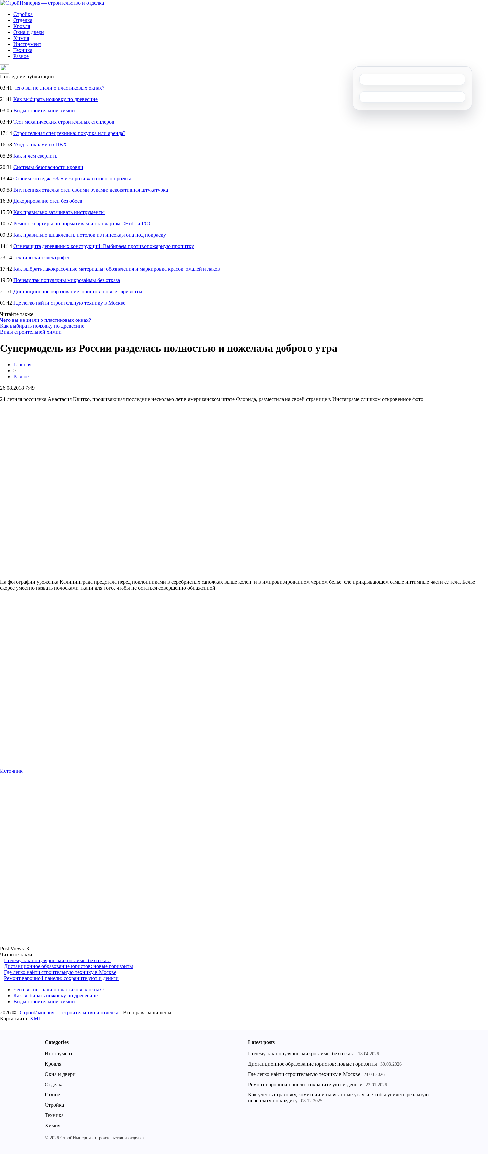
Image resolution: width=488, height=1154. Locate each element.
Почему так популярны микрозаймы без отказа (66, 280)
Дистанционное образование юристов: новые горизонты (77, 291)
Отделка (22, 20)
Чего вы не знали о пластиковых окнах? (58, 88)
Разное (21, 56)
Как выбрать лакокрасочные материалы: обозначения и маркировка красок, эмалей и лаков (116, 269)
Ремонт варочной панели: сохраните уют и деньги (61, 978)
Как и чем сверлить (35, 156)
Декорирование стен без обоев (47, 201)
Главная (22, 364)
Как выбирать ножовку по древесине (55, 99)
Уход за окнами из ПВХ (40, 144)
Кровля (21, 26)
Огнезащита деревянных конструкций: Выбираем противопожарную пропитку (103, 246)
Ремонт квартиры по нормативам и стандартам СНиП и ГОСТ (84, 223)
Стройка (23, 14)
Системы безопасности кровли (48, 167)
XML (35, 1018)
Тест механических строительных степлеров (63, 122)
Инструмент (27, 44)
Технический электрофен (42, 257)
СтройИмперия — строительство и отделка (69, 1012)
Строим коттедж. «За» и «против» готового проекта (72, 178)
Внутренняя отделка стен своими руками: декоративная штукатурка (90, 189)
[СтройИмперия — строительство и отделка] (52, 3)
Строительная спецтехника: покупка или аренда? (69, 133)
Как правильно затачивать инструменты (59, 212)
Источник (11, 771)
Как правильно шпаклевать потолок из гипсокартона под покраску (89, 235)
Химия (21, 38)
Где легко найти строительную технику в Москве (69, 303)
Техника (22, 50)
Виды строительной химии (44, 110)
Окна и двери (28, 32)
